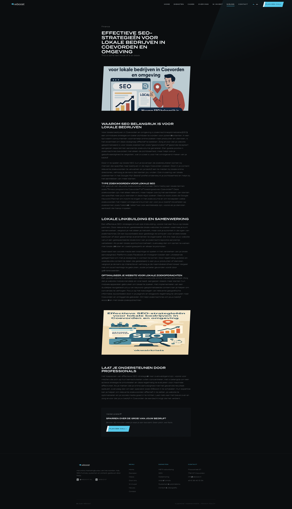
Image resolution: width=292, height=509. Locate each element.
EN (257, 4)
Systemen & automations (169, 484)
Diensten (179, 4)
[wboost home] (17, 4)
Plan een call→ (118, 429)
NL (254, 4)
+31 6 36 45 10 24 (195, 480)
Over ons (203, 4)
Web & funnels (165, 480)
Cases (191, 4)
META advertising (166, 469)
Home (167, 4)
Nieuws (231, 4)
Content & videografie (168, 488)
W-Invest (218, 4)
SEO (160, 473)
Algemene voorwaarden (187, 503)
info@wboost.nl (194, 477)
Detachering (164, 477)
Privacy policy (208, 503)
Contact (243, 4)
